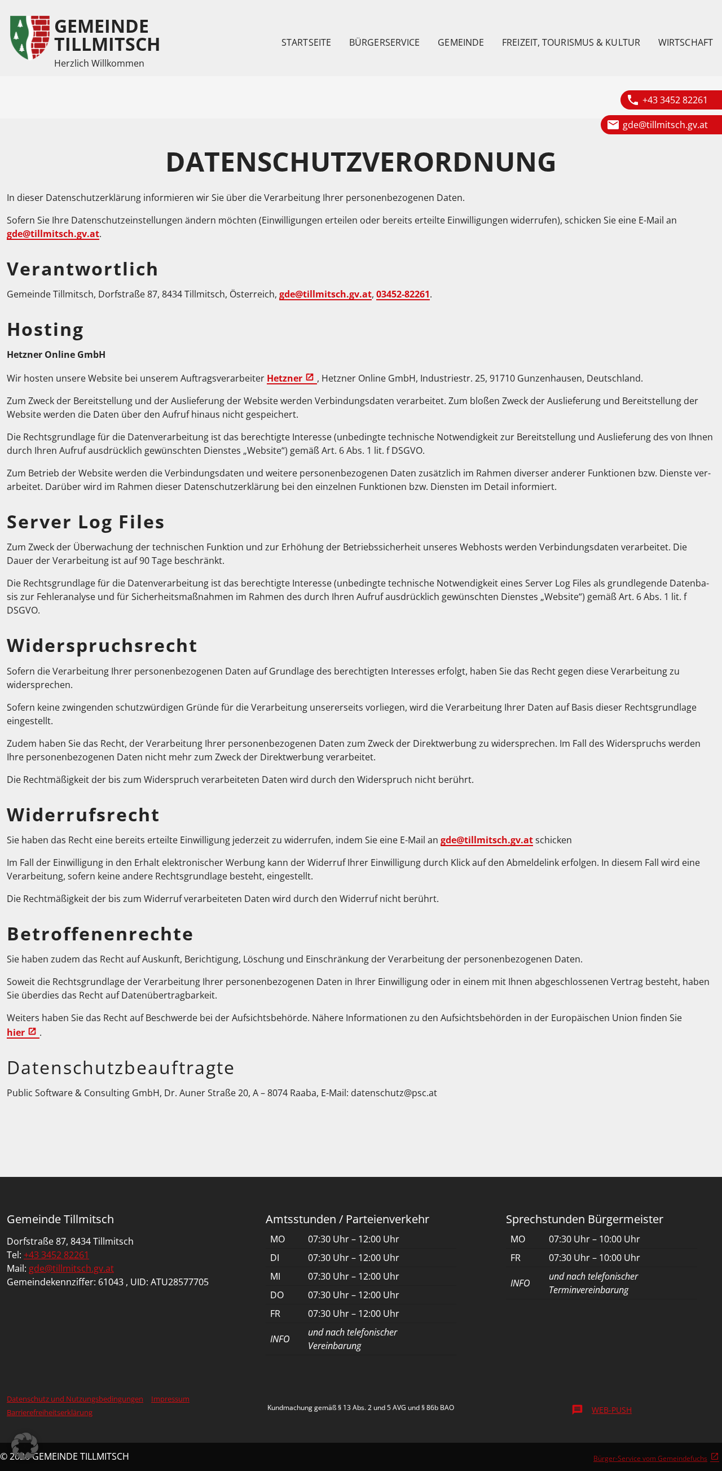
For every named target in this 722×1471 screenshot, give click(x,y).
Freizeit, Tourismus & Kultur (571, 42)
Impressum (170, 1399)
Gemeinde (461, 42)
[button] (25, 1446)
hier (16, 1032)
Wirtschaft (685, 42)
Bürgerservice (384, 42)
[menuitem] (306, 42)
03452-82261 (403, 294)
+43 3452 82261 (675, 100)
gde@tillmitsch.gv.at (665, 125)
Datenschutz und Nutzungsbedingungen (75, 1399)
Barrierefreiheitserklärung (50, 1412)
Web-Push (601, 1410)
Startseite (306, 42)
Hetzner (284, 378)
